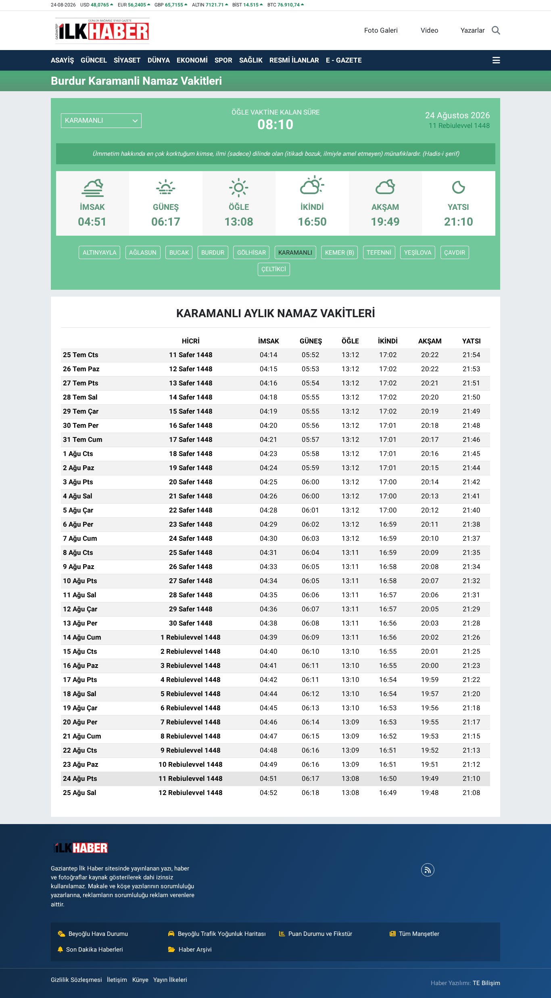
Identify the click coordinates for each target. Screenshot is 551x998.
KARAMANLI (295, 252)
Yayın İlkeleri (170, 979)
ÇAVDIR (454, 252)
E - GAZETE (344, 60)
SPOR (223, 60)
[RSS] (427, 870)
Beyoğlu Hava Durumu (98, 933)
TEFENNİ (379, 252)
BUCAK (179, 252)
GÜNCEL (94, 60)
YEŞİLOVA (418, 252)
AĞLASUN (143, 252)
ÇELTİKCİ (273, 269)
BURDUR (212, 252)
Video (429, 30)
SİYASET (127, 60)
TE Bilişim (486, 983)
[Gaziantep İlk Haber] (103, 30)
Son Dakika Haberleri (94, 949)
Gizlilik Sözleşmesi (76, 979)
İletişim (117, 979)
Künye (140, 979)
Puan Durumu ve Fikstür (320, 933)
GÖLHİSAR (251, 252)
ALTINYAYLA (100, 252)
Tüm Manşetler (419, 933)
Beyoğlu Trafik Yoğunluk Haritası (222, 933)
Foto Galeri (381, 30)
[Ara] (496, 30)
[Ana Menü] (496, 60)
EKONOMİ (192, 60)
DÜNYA (159, 60)
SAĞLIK (251, 60)
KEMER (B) (339, 252)
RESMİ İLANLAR (294, 60)
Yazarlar (473, 30)
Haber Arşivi (195, 949)
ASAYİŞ (62, 60)
